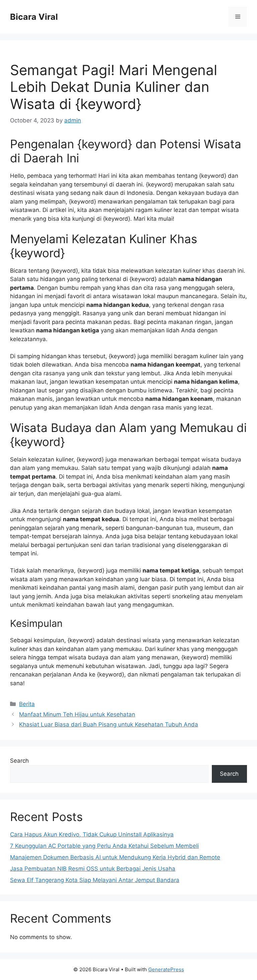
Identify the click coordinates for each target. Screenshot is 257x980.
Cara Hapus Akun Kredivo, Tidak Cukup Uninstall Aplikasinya (92, 834)
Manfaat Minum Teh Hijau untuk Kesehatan (77, 714)
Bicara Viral (34, 17)
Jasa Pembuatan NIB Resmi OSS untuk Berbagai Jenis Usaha (92, 868)
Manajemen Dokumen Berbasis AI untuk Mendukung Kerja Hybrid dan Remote (115, 857)
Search (19, 760)
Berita (27, 704)
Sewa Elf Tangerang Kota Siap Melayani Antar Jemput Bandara (94, 880)
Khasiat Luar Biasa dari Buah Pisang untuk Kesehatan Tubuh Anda (108, 724)
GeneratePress (166, 969)
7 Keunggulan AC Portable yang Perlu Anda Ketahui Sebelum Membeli (104, 845)
